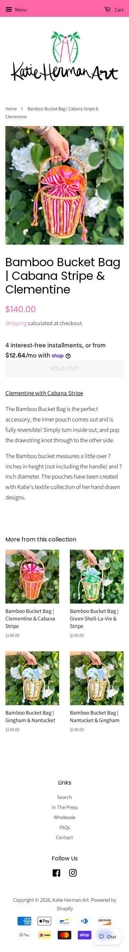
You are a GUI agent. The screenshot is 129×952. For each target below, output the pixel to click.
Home (10, 109)
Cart (119, 9)
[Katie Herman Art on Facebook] (56, 874)
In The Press (65, 807)
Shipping (16, 323)
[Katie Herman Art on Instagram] (73, 874)
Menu (20, 9)
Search (64, 797)
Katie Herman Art (70, 899)
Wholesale (64, 817)
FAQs (64, 827)
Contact (64, 837)
